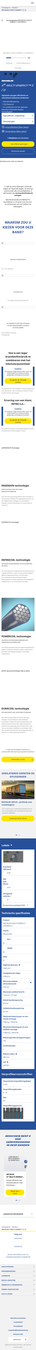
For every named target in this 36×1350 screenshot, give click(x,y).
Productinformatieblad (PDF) (14, 905)
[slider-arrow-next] (32, 57)
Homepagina (6, 8)
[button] (5, 74)
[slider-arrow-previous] (3, 57)
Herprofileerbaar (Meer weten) (17, 127)
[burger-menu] (32, 3)
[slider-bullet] (16, 1200)
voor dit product (18, 138)
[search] (27, 3)
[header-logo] (9, 3)
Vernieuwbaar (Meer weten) (16, 131)
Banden (15, 8)
